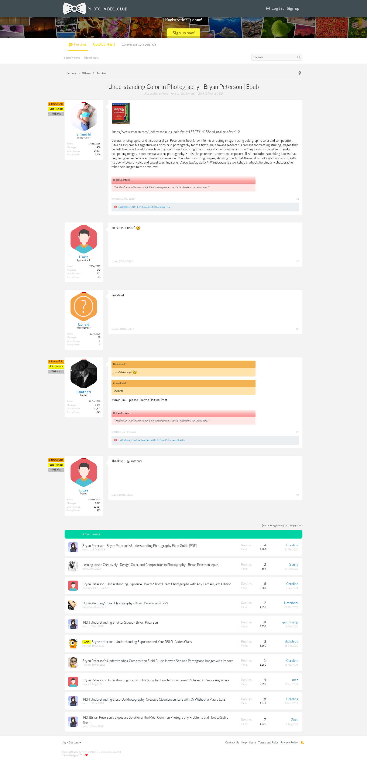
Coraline (141, 207)
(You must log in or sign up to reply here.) (282, 525)
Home (252, 742)
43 (99, 277)
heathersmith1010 (151, 440)
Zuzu (294, 720)
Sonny (293, 565)
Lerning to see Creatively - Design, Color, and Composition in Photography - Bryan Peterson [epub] (150, 565)
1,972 (97, 503)
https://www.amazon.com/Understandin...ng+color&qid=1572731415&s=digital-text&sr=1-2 (176, 132)
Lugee (115, 494)
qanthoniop (290, 622)
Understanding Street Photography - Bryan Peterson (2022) (125, 603)
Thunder (86, 664)
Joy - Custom (70, 742)
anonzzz (86, 549)
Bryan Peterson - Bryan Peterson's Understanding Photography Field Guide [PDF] (139, 546)
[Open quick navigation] (299, 73)
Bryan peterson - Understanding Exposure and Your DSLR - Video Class (142, 642)
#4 (297, 431)
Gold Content (104, 44)
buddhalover (124, 207)
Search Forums (72, 57)
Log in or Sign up (285, 8)
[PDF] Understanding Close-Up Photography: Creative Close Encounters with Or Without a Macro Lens (154, 699)
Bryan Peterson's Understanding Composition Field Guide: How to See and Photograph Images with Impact (157, 661)
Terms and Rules (268, 742)
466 (98, 147)
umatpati (116, 431)
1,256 (97, 154)
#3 (297, 329)
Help (244, 742)
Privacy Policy (289, 742)
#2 (297, 261)
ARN (133, 207)
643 (98, 412)
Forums (80, 44)
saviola (85, 684)
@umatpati (134, 461)
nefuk (85, 568)
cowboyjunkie (89, 588)
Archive (168, 93)
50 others (156, 207)
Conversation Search (138, 44)
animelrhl (197, 93)
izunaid (115, 329)
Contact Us (232, 742)
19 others (171, 440)
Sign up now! (183, 33)
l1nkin (115, 261)
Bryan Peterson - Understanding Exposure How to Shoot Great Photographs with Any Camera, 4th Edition (156, 584)
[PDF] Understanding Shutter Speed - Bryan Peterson (120, 622)
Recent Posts (91, 57)
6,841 (97, 405)
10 (99, 337)
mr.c (295, 680)
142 (98, 270)
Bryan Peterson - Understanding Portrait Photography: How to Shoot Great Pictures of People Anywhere (155, 680)
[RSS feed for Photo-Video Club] (302, 743)
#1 (297, 198)
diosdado (291, 641)
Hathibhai (87, 607)
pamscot (86, 645)
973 (98, 510)
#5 (297, 494)
